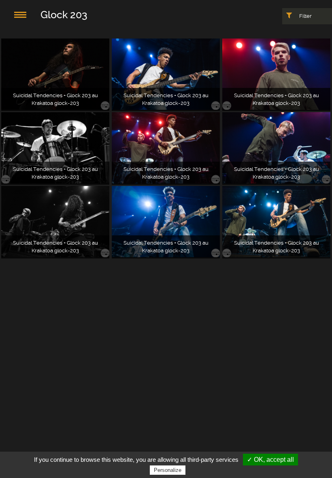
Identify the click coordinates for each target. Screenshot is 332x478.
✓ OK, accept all (270, 459)
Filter (305, 16)
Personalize (167, 470)
